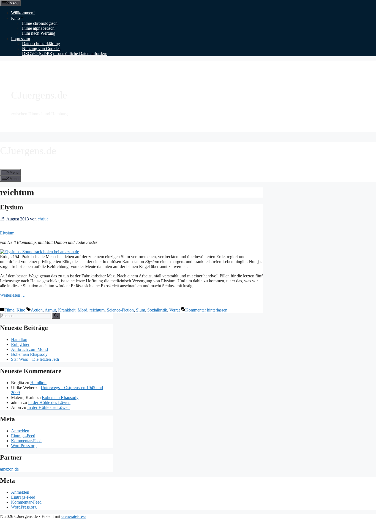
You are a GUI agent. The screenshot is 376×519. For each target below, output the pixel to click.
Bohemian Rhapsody (29, 354)
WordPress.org (24, 445)
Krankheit (66, 310)
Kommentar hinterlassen (206, 310)
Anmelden (20, 430)
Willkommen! (23, 12)
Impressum (20, 38)
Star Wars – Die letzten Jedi (35, 359)
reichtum (97, 310)
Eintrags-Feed (23, 435)
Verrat (174, 310)
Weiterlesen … (13, 295)
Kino (15, 18)
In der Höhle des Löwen (49, 402)
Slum (140, 310)
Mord (82, 310)
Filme (9, 310)
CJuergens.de (39, 95)
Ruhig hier (20, 344)
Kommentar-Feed (26, 440)
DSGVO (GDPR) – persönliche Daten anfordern (64, 53)
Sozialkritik (157, 310)
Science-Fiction (120, 310)
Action (37, 310)
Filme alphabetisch (38, 28)
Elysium (11, 207)
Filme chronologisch (40, 23)
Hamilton (19, 339)
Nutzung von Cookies (41, 48)
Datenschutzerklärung (41, 43)
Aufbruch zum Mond (29, 349)
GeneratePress (73, 516)
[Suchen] (56, 316)
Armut (50, 310)
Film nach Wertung (38, 33)
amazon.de (9, 469)
